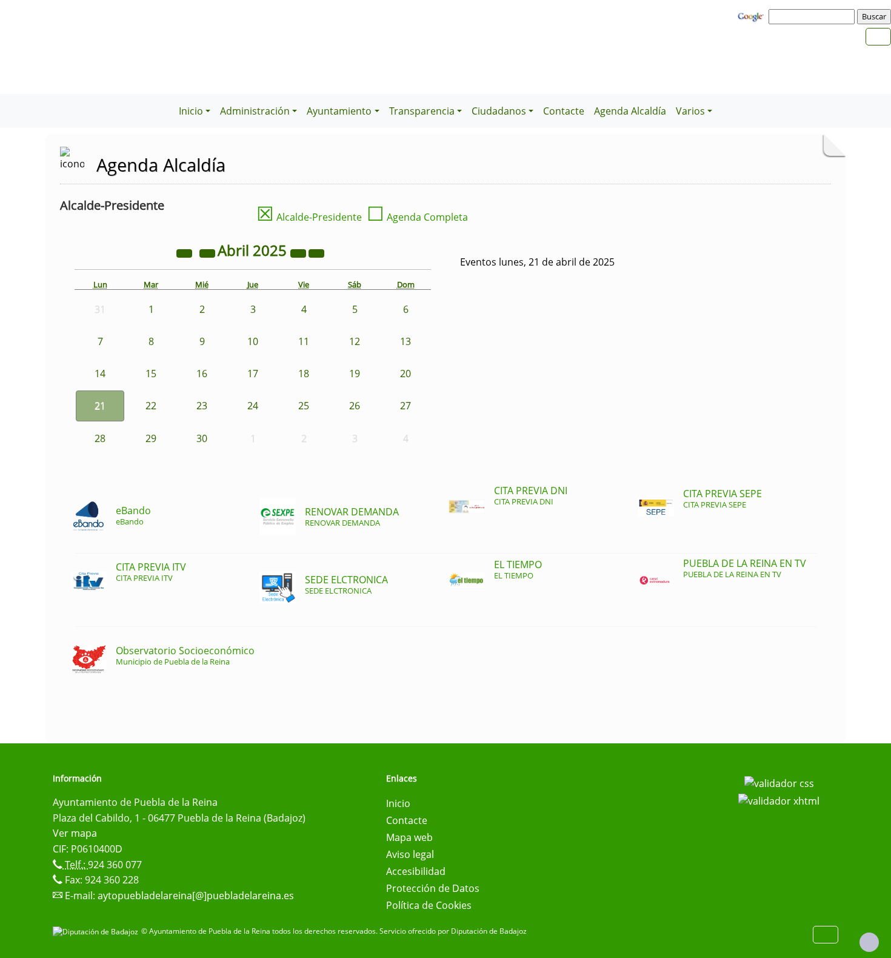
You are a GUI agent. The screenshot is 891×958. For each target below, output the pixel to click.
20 (405, 373)
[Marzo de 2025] (208, 252)
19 (354, 373)
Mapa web (409, 837)
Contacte (563, 111)
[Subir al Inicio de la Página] (869, 942)
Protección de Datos (432, 888)
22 (150, 405)
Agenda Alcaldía (630, 111)
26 (354, 405)
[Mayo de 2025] (316, 252)
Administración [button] (255, 111)
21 (100, 405)
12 (354, 341)
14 (100, 373)
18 (303, 373)
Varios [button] (690, 111)
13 (405, 341)
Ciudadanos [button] (499, 111)
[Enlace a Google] (752, 15)
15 (150, 373)
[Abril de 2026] (299, 252)
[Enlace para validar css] (779, 782)
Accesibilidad (416, 871)
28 (100, 438)
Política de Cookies (429, 905)
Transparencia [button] (422, 111)
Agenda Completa (417, 217)
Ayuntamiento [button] (339, 111)
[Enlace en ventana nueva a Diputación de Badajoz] (97, 931)
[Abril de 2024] (185, 252)
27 (405, 405)
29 (150, 438)
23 (201, 405)
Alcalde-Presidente (309, 217)
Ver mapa (75, 833)
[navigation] (813, 16)
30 (201, 438)
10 (252, 341)
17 (252, 373)
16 (201, 373)
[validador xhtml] (778, 800)
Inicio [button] (191, 111)
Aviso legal (410, 854)
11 (303, 341)
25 (303, 405)
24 (252, 405)
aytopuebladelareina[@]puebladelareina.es (196, 895)
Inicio (398, 803)
